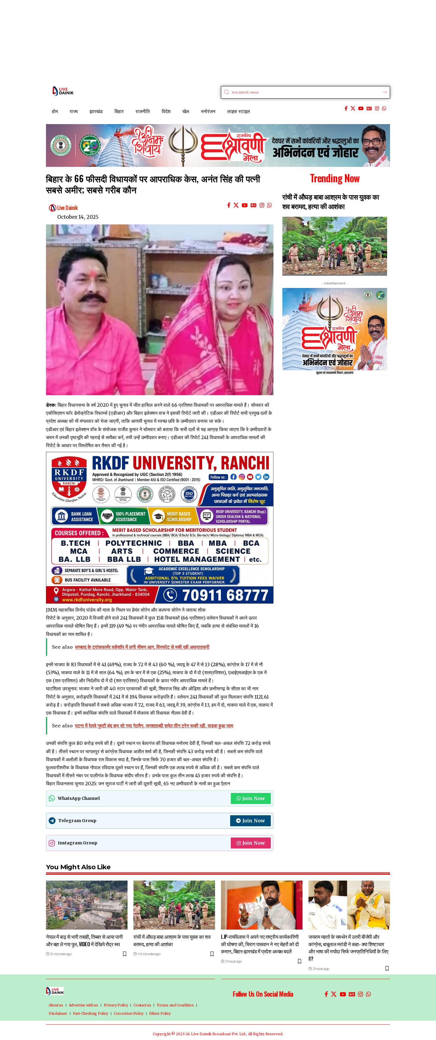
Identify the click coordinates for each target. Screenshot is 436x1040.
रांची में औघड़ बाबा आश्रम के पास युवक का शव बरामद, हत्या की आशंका (330, 201)
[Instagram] (377, 109)
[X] (353, 109)
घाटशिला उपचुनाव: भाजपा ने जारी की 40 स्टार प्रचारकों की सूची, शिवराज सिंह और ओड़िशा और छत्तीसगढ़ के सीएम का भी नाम (152, 688)
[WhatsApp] (384, 109)
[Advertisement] (178, 41)
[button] (283, 368)
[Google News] (369, 109)
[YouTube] (361, 109)
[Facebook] (346, 109)
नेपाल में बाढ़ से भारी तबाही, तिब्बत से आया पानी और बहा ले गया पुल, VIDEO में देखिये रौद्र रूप (84, 940)
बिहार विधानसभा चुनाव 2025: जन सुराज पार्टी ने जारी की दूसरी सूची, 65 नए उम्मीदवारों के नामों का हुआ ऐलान (138, 783)
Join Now (253, 798)
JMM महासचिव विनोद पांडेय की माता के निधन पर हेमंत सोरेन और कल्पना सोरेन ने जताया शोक (126, 610)
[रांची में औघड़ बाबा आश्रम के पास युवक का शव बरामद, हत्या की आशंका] (174, 905)
